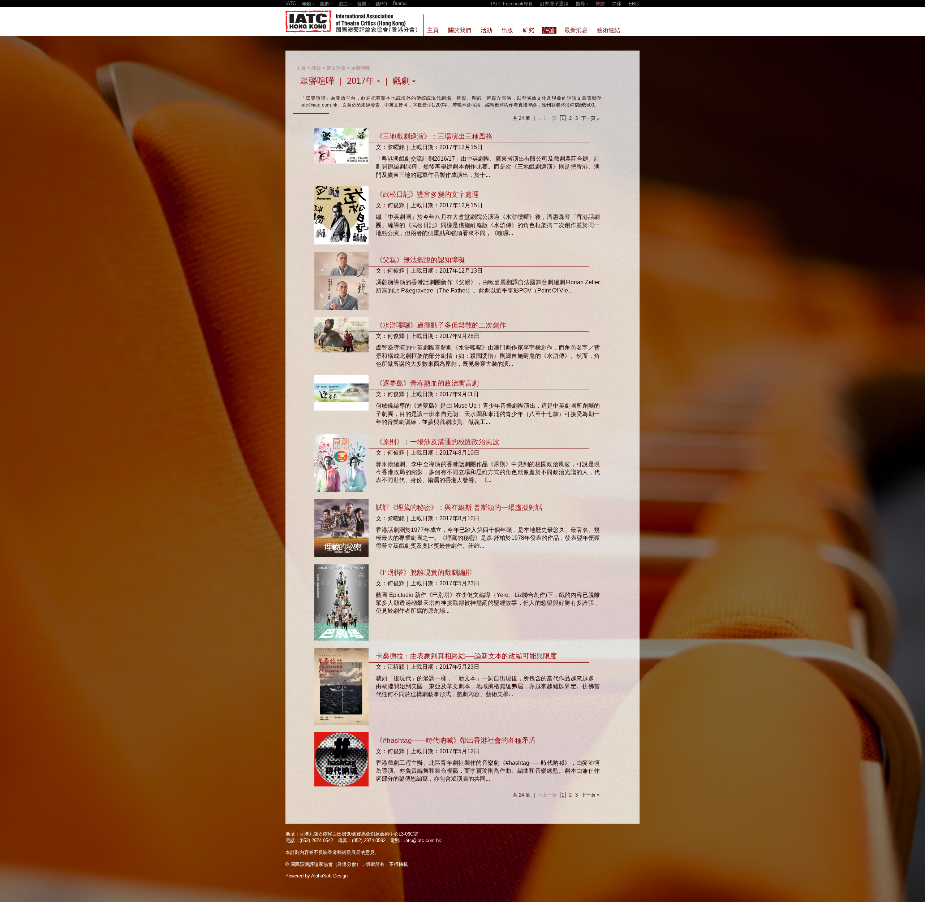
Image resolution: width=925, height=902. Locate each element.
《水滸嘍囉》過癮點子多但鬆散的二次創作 (441, 325)
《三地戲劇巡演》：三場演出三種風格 (434, 136)
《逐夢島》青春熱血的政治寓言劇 (427, 383)
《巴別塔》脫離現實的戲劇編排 (424, 572)
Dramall (401, 3)
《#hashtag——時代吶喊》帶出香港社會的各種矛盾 (455, 740)
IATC (290, 3)
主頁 (301, 68)
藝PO (381, 3)
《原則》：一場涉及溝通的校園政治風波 (437, 442)
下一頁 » (590, 118)
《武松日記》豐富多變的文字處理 (427, 194)
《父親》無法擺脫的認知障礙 (420, 260)
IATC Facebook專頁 (512, 3)
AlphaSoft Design (329, 876)
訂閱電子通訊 (554, 3)
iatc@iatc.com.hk (319, 105)
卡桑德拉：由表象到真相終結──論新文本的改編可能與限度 (466, 656)
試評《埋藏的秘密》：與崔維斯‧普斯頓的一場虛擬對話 (459, 507)
